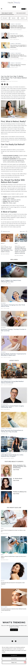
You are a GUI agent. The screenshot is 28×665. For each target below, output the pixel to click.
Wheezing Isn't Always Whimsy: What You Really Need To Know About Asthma (20, 250)
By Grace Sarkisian (5, 253)
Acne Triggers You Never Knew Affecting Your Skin (11, 281)
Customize (14, 658)
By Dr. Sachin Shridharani (16, 29)
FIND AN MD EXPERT (21, 13)
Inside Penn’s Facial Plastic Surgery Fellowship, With (12, 406)
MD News (3, 81)
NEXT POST (22, 231)
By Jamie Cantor (14, 49)
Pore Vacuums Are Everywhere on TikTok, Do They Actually (12, 431)
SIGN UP (23, 8)
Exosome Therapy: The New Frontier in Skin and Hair (13, 330)
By (1, 332)
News (16, 243)
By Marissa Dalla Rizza (6, 283)
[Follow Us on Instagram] (13, 6)
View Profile (16, 469)
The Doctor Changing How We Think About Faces (13, 305)
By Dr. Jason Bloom (14, 39)
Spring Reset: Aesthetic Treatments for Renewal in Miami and (13, 354)
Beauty (3, 243)
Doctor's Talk (14, 33)
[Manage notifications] (25, 662)
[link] (14, 2)
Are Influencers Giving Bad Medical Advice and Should (12, 382)
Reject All (14, 662)
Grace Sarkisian (15, 81)
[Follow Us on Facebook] (15, 6)
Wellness (3, 303)
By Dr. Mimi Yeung (5, 308)
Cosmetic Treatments (15, 43)
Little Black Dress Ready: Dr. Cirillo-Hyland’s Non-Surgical (12, 455)
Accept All (14, 655)
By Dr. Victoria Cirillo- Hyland (16, 58)
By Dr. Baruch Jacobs (6, 357)
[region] (14, 655)
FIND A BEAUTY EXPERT (7, 13)
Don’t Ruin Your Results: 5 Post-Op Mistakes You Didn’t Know (7, 249)
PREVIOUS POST (6, 231)
